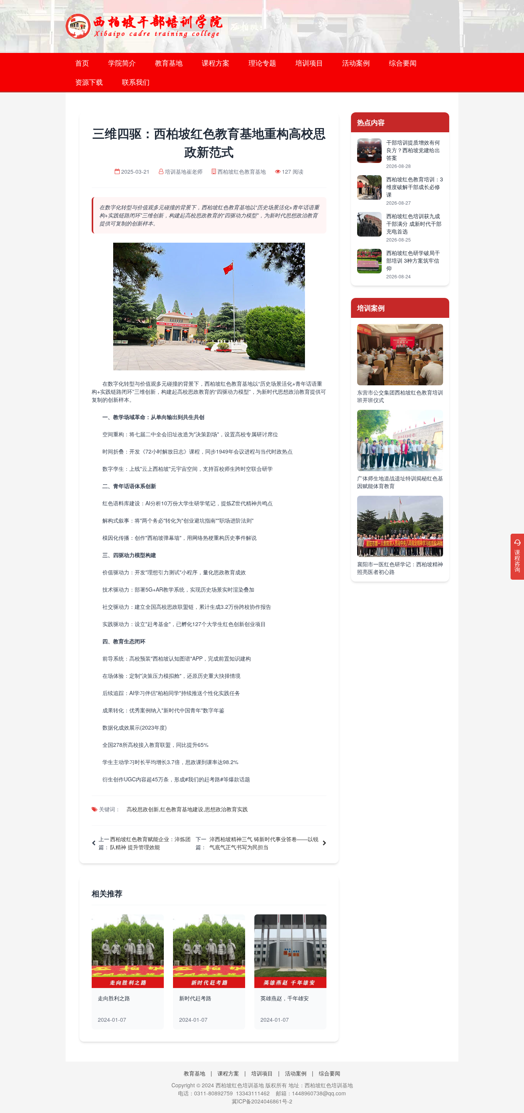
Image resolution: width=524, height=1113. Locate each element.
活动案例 (356, 62)
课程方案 (215, 62)
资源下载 (89, 82)
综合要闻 (403, 62)
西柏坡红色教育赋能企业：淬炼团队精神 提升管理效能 (150, 843)
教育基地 (169, 62)
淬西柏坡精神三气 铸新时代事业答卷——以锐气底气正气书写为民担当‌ (263, 843)
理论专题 (262, 62)
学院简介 (122, 62)
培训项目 (309, 62)
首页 (82, 62)
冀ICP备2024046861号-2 (262, 1101)
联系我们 (136, 82)
